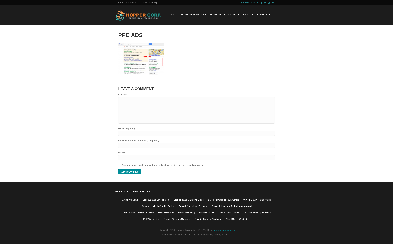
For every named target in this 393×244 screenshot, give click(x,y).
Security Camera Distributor (208, 219)
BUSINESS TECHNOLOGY (223, 14)
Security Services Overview (177, 219)
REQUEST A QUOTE (250, 3)
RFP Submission (151, 219)
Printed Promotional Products (193, 206)
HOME (173, 14)
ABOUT (247, 14)
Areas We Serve (130, 200)
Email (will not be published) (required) (138, 140)
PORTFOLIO (263, 14)
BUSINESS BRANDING (192, 14)
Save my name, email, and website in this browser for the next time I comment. (163, 165)
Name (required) (126, 128)
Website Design (206, 212)
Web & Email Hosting (229, 212)
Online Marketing (186, 212)
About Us (230, 219)
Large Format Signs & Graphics (223, 200)
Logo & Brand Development (156, 200)
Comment (123, 94)
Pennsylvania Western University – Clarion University (148, 212)
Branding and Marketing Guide (189, 200)
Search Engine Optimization (257, 212)
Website (122, 153)
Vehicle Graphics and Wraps (257, 200)
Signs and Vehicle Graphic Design (158, 206)
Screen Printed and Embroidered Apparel (232, 206)
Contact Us (244, 219)
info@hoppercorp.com (224, 230)
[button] (206, 14)
